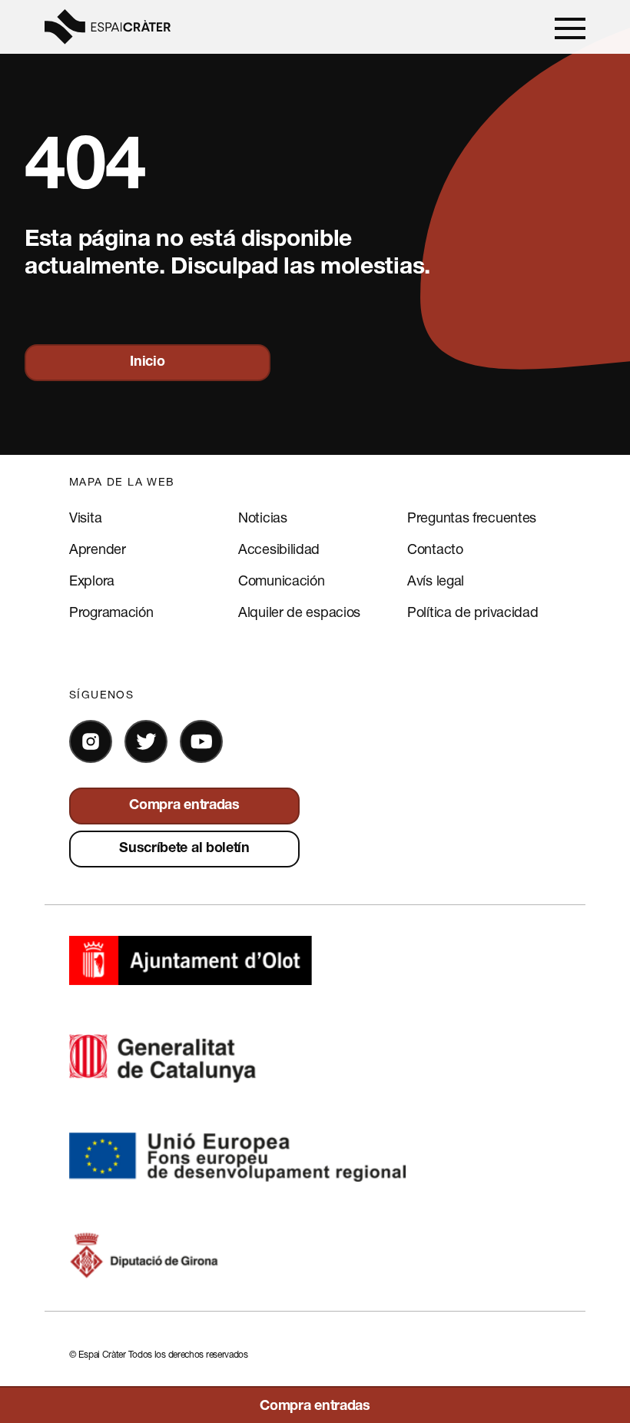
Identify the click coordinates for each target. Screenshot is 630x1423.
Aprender (97, 548)
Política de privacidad (472, 611)
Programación (111, 611)
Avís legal (435, 580)
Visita (85, 517)
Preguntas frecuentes (471, 517)
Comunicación (281, 580)
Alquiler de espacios (299, 611)
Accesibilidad (279, 548)
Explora (91, 580)
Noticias (262, 517)
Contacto (435, 548)
